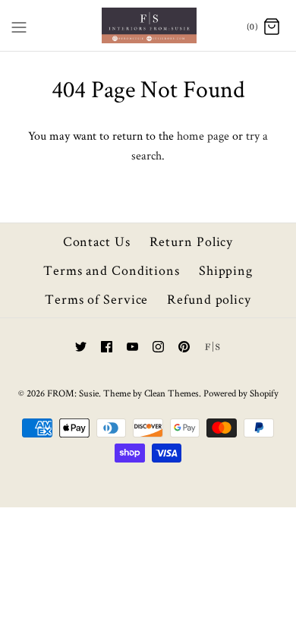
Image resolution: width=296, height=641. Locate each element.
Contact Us (97, 241)
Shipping (226, 270)
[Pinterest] (184, 346)
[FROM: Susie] (148, 25)
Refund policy (209, 299)
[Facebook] (106, 346)
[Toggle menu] (19, 24)
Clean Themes (171, 393)
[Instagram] (158, 346)
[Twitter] (81, 346)
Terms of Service (96, 299)
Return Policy (192, 241)
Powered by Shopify (241, 393)
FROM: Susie (73, 393)
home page (203, 136)
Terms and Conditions (111, 270)
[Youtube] (132, 346)
